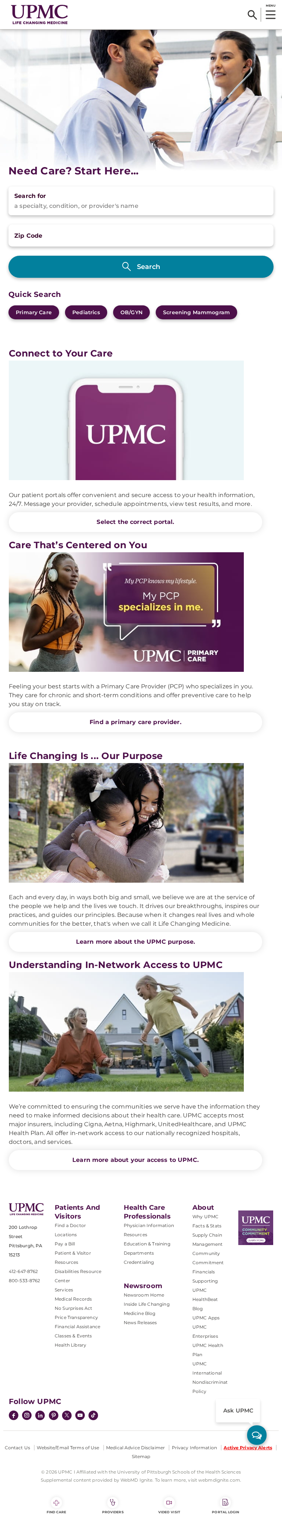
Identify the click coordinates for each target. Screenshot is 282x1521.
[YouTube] (80, 1416)
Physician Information (149, 1225)
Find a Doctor (70, 1225)
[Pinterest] (53, 1416)
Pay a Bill (65, 1244)
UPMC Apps (206, 1317)
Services (64, 1290)
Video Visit (169, 1512)
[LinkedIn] (40, 1416)
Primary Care (34, 312)
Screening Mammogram (196, 312)
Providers (113, 1512)
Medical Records (73, 1299)
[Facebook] (13, 1416)
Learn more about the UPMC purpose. (135, 941)
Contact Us (17, 1447)
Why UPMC (205, 1216)
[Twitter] (67, 1415)
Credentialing (139, 1262)
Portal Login (225, 1512)
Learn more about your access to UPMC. (135, 1159)
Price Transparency (76, 1317)
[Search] (252, 15)
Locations (66, 1234)
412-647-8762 (23, 1271)
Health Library (70, 1345)
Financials (203, 1271)
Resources (135, 1234)
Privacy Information (194, 1447)
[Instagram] (27, 1416)
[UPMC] (39, 14)
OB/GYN (131, 312)
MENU (270, 5)
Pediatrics (86, 312)
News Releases (140, 1322)
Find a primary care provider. (135, 722)
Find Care (56, 1512)
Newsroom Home (144, 1295)
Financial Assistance (77, 1326)
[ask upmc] (257, 1435)
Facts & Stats (206, 1225)
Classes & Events (73, 1336)
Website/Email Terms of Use (68, 1447)
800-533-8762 (24, 1280)
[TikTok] (93, 1415)
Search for (30, 195)
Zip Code (28, 235)
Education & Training (147, 1244)
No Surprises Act (74, 1308)
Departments (139, 1253)
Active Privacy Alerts (248, 1447)
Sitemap (141, 1456)
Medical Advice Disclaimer (135, 1447)
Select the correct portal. (135, 521)
